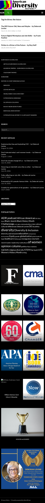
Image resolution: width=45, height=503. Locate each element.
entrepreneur (32, 234)
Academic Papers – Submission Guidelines (18, 68)
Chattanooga (7, 224)
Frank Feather (17, 40)
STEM (27, 249)
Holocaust (17, 239)
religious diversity (16, 250)
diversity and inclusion (9, 234)
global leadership (37, 236)
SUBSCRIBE (5, 77)
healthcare (9, 239)
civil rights (17, 224)
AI (36, 218)
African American (26, 218)
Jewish (3, 243)
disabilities (36, 227)
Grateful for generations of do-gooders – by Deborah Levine (22, 188)
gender (17, 236)
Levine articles (9, 89)
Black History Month (25, 221)
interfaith (35, 239)
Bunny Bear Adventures (12, 106)
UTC (40, 249)
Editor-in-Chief (16, 31)
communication (26, 224)
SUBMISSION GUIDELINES (9, 60)
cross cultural (36, 224)
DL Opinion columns (11, 102)
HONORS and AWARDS (22, 439)
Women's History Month (11, 252)
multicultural (23, 243)
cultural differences (8, 226)
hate (2, 239)
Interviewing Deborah (12, 98)
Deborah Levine (23, 227)
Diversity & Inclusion (26, 230)
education (23, 233)
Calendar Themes (9, 72)
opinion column (11, 246)
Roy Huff (13, 48)
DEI (30, 226)
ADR (2, 12)
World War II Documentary (13, 94)
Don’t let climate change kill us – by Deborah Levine (19, 161)
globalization (26, 236)
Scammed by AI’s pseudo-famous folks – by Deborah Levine (22, 181)
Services (6, 85)
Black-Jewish (11, 221)
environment (5, 236)
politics (24, 246)
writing (24, 253)
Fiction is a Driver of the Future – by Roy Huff (18, 45)
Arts (39, 218)
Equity (12, 236)
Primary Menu (42, 12)
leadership (15, 243)
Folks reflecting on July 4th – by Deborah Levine (18, 175)
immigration (27, 239)
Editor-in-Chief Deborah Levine (13, 81)
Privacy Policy (5, 500)
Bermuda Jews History (11, 111)
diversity (7, 230)
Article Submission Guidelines (14, 64)
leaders (8, 243)
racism (5, 249)
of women (35, 242)
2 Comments (26, 40)
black (2, 221)
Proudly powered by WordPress (21, 500)
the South (34, 250)
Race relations (32, 247)
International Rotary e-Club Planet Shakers (20, 115)
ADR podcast (9, 218)
